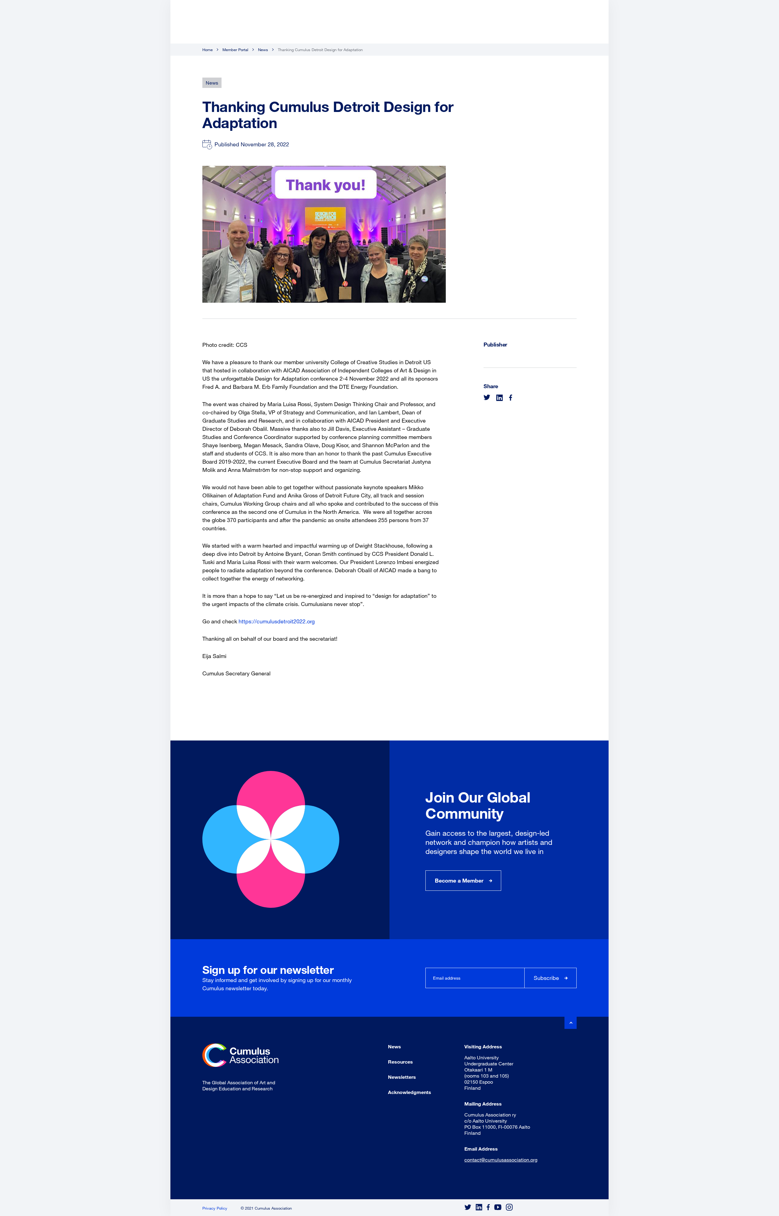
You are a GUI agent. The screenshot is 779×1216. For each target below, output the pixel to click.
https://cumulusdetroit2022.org (277, 621)
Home (207, 49)
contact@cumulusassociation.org (500, 1159)
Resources (400, 1061)
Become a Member (459, 880)
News (263, 49)
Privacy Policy (214, 1208)
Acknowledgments (409, 1092)
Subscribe (546, 977)
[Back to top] (570, 1023)
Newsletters (402, 1077)
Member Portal (235, 49)
